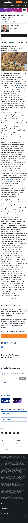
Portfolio (3, 446)
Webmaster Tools (5, 449)
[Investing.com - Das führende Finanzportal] (9, 2)
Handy (2, 443)
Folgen (15, 35)
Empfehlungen (13, 5)
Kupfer (11, 179)
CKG (19, 188)
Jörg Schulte (14, 25)
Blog (2, 440)
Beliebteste (4, 5)
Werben (17, 443)
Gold (18, 85)
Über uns (17, 440)
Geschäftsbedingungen (6, 503)
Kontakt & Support (19, 446)
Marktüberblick (22, 5)
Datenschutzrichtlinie (5, 508)
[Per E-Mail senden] (15, 343)
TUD (15, 173)
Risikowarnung (4, 513)
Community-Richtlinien (6, 382)
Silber (7, 179)
